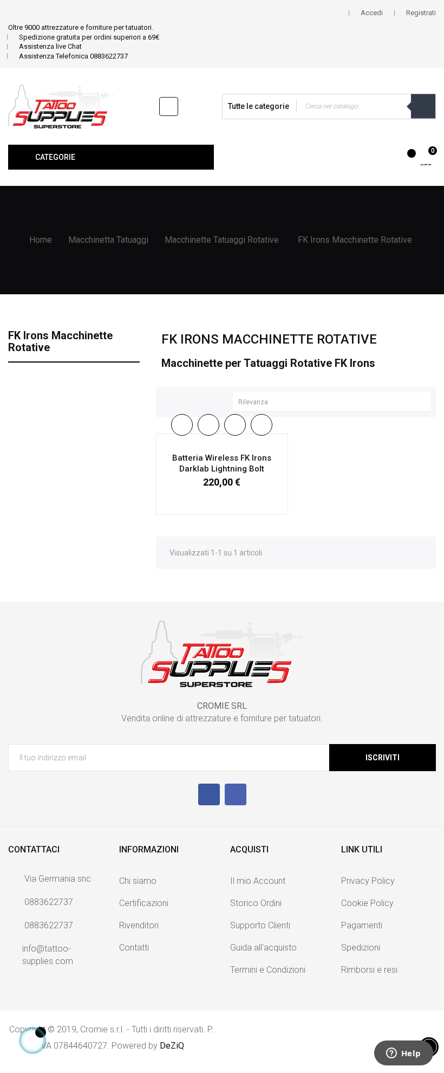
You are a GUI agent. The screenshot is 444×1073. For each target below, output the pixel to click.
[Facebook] (209, 794)
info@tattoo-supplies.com (47, 954)
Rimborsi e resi (369, 970)
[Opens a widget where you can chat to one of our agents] (403, 1054)
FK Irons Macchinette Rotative (60, 341)
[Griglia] (169, 400)
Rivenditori (139, 925)
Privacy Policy (368, 881)
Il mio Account (257, 881)
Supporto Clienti (260, 925)
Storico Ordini (256, 903)
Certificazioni (143, 903)
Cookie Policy (367, 903)
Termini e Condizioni (267, 970)
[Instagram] (235, 794)
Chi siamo (137, 881)
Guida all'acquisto (263, 947)
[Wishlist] (405, 158)
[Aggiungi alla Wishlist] (235, 425)
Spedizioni (360, 947)
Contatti (134, 947)
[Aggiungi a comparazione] (261, 425)
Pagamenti (361, 925)
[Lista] (187, 400)
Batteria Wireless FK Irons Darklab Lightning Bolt (221, 463)
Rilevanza (334, 402)
